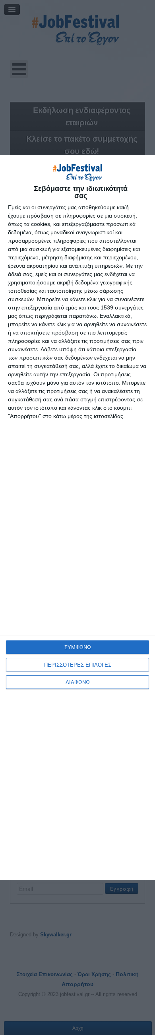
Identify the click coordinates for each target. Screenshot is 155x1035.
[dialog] (77, 517)
